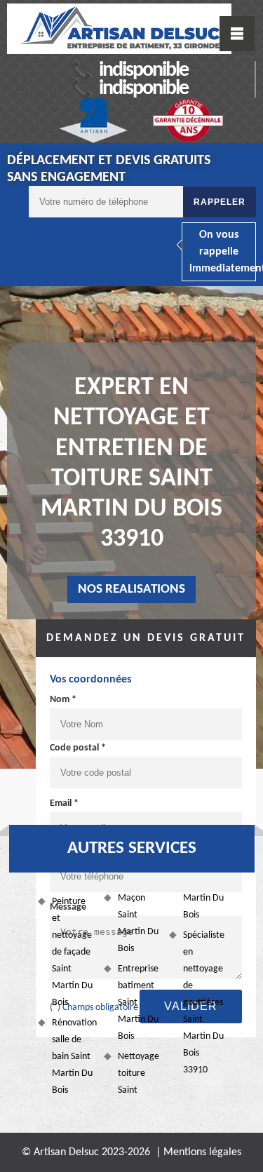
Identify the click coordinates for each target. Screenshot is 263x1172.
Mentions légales (202, 1152)
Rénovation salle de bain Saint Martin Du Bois (72, 1057)
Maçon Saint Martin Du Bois (138, 923)
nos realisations (131, 589)
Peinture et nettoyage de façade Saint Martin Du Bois (72, 952)
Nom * (63, 699)
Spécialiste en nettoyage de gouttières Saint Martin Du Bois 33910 (203, 1002)
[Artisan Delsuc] (119, 29)
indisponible (143, 70)
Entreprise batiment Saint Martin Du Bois (138, 1003)
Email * (64, 803)
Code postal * (78, 748)
